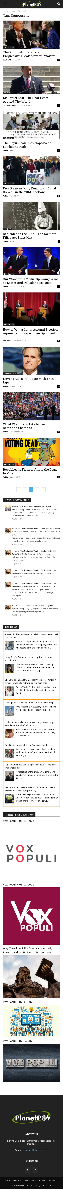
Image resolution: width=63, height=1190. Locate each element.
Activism (7, 93)
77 (58, 432)
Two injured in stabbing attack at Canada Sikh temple (30, 702)
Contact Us (53, 1180)
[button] (5, 4)
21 (58, 196)
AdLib (5, 150)
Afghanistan (8, 138)
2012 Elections (9, 419)
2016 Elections (9, 274)
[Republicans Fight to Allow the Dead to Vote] (31, 452)
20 (58, 477)
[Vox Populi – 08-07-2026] (31, 943)
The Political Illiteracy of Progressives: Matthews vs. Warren (29, 54)
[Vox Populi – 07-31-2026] (31, 1036)
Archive (26, 1180)
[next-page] (43, 489)
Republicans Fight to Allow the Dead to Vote (30, 471)
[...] (51, 647)
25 (58, 105)
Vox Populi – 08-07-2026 (18, 884)
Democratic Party (10, 374)
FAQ (34, 1180)
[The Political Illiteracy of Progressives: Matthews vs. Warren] (31, 35)
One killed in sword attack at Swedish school (26, 745)
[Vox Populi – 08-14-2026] (31, 880)
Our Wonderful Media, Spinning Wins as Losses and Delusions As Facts (30, 281)
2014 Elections (9, 47)
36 (58, 386)
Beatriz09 (7, 60)
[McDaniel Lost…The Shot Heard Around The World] (31, 80)
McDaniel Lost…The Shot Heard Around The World (26, 99)
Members (17, 1180)
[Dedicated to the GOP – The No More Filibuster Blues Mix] (31, 216)
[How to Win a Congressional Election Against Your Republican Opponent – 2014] (31, 309)
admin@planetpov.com (37, 1150)
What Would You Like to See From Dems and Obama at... (28, 426)
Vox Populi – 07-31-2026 (18, 1002)
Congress (7, 229)
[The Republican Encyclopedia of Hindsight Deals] (31, 125)
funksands (7, 341)
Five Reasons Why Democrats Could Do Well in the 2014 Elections (29, 190)
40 (58, 60)
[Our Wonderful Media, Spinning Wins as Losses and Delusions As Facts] (31, 261)
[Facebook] (27, 1170)
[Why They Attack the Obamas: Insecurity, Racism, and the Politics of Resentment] (31, 997)
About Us (42, 1180)
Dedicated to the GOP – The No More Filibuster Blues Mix (29, 235)
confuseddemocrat (11, 105)
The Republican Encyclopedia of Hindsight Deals (27, 145)
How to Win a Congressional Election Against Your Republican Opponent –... (30, 333)
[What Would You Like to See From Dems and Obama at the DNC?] (31, 406)
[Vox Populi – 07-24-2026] (31, 1081)
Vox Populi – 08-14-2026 (18, 821)
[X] (35, 1170)
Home (5, 11)
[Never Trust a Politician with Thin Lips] (31, 361)
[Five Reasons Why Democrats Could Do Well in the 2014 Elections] (31, 170)
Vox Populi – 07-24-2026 (18, 1041)
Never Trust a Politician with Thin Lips (28, 380)
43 (58, 151)
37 (58, 287)
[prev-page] (18, 489)
